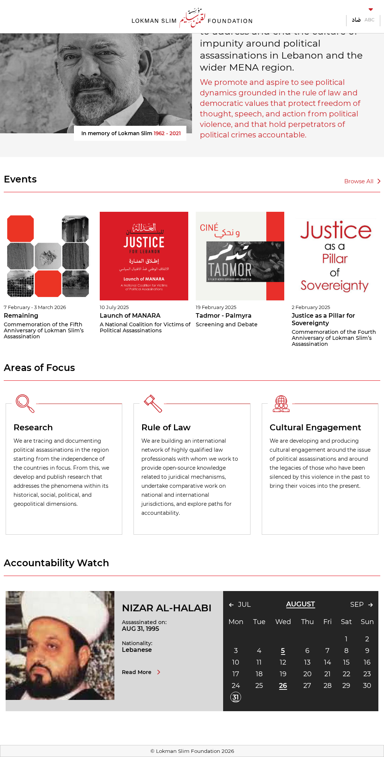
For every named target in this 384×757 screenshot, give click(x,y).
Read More (137, 672)
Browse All (359, 181)
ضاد (356, 20)
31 (235, 697)
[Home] (192, 17)
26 (283, 686)
